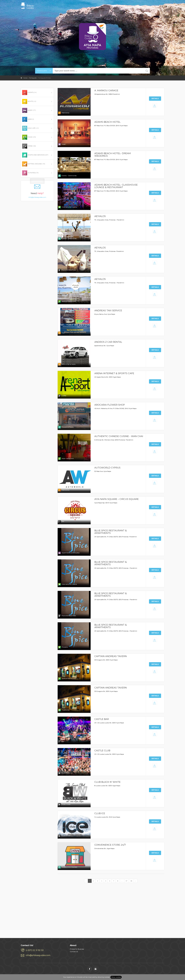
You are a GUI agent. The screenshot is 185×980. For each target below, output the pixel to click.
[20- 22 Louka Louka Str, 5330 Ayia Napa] (155, 734)
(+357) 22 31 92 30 (35, 950)
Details (155, 98)
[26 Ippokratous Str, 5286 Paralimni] (155, 106)
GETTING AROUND (36, 164)
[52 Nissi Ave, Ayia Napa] (155, 483)
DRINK (31, 146)
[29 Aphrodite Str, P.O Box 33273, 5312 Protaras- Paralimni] (155, 546)
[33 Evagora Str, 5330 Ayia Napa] (155, 672)
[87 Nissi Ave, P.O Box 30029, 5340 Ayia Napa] (155, 137)
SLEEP (31, 110)
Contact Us (74, 951)
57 (126, 881)
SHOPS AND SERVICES (37, 155)
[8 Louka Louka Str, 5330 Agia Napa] (155, 797)
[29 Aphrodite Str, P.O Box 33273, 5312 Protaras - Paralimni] (155, 577)
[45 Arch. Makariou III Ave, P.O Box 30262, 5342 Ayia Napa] (155, 420)
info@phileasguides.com (37, 195)
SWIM (30, 119)
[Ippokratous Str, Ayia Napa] (155, 357)
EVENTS (32, 92)
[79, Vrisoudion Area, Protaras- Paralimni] (155, 263)
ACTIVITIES (33, 173)
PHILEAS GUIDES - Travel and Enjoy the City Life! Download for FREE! (27, 6)
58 (131, 881)
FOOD (31, 137)
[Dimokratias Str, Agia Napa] (155, 860)
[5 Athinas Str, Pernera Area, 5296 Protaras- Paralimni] (155, 452)
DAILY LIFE (33, 128)
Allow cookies (116, 977)
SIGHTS (31, 101)
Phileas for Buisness (77, 949)
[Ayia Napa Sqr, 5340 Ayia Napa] (155, 514)
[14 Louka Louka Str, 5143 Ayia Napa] (155, 829)
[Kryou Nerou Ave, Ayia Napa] (155, 326)
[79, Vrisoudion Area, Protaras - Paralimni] (155, 232)
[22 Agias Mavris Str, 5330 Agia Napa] (155, 389)
